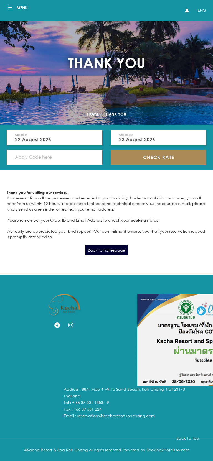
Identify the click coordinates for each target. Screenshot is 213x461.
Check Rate (158, 157)
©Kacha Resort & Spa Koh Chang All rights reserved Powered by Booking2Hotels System (106, 449)
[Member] (186, 10)
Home (93, 114)
